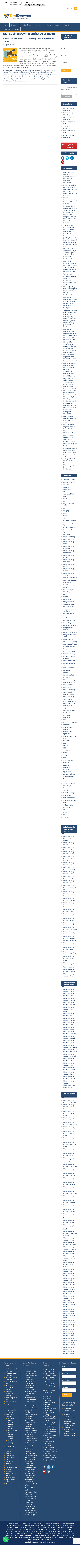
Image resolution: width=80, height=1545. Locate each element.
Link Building (67, 670)
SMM (65, 755)
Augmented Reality (69, 494)
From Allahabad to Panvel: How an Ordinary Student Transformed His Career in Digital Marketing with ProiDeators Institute (70, 382)
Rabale (36, 1535)
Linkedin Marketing (69, 675)
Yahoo (65, 815)
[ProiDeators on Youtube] (44, 1472)
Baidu (65, 496)
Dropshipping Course (70, 580)
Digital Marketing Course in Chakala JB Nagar (69, 1258)
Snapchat (66, 763)
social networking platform (40, 79)
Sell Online (66, 741)
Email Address (66, 90)
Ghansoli (32, 1533)
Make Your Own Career (26, 77)
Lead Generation (68, 668)
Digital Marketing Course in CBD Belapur (68, 894)
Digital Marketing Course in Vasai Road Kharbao (70, 1233)
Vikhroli (64, 1531)
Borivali (44, 1527)
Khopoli (34, 1531)
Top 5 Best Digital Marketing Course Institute (69, 786)
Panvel (41, 1529)
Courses (13, 25)
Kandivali (69, 1527)
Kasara (48, 1531)
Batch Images (10, 1457)
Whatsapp (66, 807)
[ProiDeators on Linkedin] (53, 1467)
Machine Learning (69, 680)
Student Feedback (69, 774)
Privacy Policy (26, 1523)
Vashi (16, 1527)
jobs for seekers (13, 77)
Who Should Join (26, 25)
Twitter (65, 790)
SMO (64, 758)
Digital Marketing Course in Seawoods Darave (69, 887)
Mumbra (10, 1531)
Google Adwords (68, 606)
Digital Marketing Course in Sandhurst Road (69, 1305)
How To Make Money (70, 641)
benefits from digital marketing (29, 73)
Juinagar (52, 1533)
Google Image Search (70, 620)
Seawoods (43, 1535)
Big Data (66, 499)
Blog (6, 71)
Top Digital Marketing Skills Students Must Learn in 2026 (70, 312)
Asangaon (26, 1531)
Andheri (23, 1527)
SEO (64, 748)
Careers (8, 1465)
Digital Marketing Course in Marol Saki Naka (69, 1144)
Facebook (66, 587)
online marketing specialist (11, 79)
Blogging (66, 511)
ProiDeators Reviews (70, 722)
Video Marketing (68, 793)
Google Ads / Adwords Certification (10, 1406)
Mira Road (63, 1525)
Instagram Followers (69, 651)
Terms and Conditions (13, 1523)
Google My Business (69, 625)
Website (65, 802)
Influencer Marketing (69, 646)
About (57, 25)
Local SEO (66, 677)
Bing (64, 501)
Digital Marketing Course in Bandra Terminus (68, 1216)
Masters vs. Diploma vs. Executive (34, 1525)
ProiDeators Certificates (13, 1525)
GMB (65, 594)
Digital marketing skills (19, 75)
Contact (66, 25)
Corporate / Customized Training (9, 1394)
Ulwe (66, 1535)
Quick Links (69, 8)
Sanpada (60, 1533)
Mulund (48, 1529)
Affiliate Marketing (69, 482)
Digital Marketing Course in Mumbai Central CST (69, 1298)
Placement (7, 29)
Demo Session (10, 1455)
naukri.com (52, 77)
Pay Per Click (67, 713)
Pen (21, 1535)
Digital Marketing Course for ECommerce (49, 1443)
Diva (63, 1529)
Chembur (11, 1529)
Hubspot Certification (70, 644)
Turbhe (39, 1533)
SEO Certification (11, 1402)
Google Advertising (69, 604)
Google (65, 597)
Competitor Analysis (69, 520)
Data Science (67, 534)
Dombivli (71, 1525)
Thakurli (59, 1535)
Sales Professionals (26, 79)
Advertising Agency (69, 480)
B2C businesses (14, 73)
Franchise (9, 1463)
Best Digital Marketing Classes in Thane (69, 1411)
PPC (64, 720)
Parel (7, 1533)
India (48, 1525)
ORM (65, 708)
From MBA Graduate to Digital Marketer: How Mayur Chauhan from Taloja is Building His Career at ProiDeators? (31, 1387)
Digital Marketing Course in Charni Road (68, 1113)
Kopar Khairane (22, 1533)
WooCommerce (68, 810)
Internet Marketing (69, 654)
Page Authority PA (69, 710)
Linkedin (65, 672)
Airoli (12, 1533)
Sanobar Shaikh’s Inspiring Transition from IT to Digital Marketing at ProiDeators (69, 229)
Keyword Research (69, 661)
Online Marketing (68, 696)
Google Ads (67, 599)
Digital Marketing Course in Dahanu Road (69, 1316)
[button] (6, 1539)
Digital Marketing (25, 71)
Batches (48, 25)
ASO (64, 491)
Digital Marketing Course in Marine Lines (68, 1107)
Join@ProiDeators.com (30, 3)
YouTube (66, 817)
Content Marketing (69, 527)
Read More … (26, 67)
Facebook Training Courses (11, 1420)
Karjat (41, 1531)
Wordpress (66, 812)
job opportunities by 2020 (43, 75)
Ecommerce (67, 582)
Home (6, 25)
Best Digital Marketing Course (34, 5)
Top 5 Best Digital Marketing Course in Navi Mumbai (50, 1425)
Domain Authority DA (70, 577)
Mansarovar (26, 1537)
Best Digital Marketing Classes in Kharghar (69, 1417)
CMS (64, 518)
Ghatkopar (61, 1527)
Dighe (72, 1535)
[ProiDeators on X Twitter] (49, 1467)
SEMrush (66, 745)
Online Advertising (69, 690)
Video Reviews (10, 1478)
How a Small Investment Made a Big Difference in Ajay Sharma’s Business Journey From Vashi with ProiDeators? (31, 1471)
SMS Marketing (68, 760)
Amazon (66, 484)
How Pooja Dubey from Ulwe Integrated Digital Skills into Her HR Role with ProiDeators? (70, 291)
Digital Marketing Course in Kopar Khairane (68, 858)
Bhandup (52, 1527)
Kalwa (70, 1529)
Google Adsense (68, 602)
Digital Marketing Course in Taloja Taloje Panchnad (68, 965)
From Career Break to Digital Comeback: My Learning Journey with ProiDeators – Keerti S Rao (70, 452)
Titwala (19, 1529)
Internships (9, 1471)
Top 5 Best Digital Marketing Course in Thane (50, 1437)
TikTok (65, 781)
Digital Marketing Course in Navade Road (69, 958)
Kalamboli (9, 1537)
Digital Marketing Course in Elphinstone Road (70, 1227)
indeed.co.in (30, 75)
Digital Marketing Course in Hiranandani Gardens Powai (70, 1160)
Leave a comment (20, 81)
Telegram (66, 779)
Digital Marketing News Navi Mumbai (40, 1539)
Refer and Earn (37, 1523)
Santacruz (28, 1535)
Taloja (46, 1533)
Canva (65, 513)
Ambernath (56, 1529)
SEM (64, 743)
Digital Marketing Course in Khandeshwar (68, 905)
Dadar (38, 1527)
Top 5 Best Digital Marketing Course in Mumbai (50, 1431)
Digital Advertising (13, 71)
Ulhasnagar (27, 1529)
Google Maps (67, 623)
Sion (16, 1535)
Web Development (69, 798)
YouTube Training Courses (10, 1443)
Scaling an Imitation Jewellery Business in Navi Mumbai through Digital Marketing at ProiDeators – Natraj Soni (31, 1445)
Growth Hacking (68, 639)
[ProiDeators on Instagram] (49, 1472)
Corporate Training (69, 135)
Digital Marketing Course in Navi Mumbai (68, 838)
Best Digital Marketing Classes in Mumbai (69, 1429)
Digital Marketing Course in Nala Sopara (68, 1264)
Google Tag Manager (70, 632)
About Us (8, 1453)
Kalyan (55, 1525)
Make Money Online (69, 682)
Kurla (70, 1531)
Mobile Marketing (68, 685)
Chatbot (65, 515)
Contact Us (66, 138)
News (17, 29)
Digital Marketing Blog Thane (42, 1537)
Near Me (31, 1527)
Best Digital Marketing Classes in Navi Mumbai (69, 1423)
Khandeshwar (70, 1533)
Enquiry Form (48, 1396)
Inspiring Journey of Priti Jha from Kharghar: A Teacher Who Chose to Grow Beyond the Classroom (31, 1420)
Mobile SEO (67, 687)
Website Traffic (68, 805)
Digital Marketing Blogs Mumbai (63, 1537)
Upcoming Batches (12, 1467)
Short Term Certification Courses (9, 1387)
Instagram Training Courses (11, 1426)
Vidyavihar (9, 1535)
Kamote (52, 1535)
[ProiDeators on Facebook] (44, 1467)
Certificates (9, 1449)
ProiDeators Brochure (52, 1523)
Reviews (38, 25)
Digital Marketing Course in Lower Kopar (68, 1009)
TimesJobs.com (7, 81)
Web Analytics (67, 795)
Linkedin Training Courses (10, 1437)
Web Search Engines (69, 800)
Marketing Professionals (41, 77)
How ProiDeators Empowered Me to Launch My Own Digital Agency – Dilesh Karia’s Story (69, 429)
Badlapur (18, 1531)
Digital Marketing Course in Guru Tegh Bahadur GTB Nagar (69, 938)
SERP (65, 753)
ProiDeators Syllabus (67, 1523)
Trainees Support (49, 1402)
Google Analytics (68, 613)
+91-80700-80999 (11, 3)
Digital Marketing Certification (41, 71)
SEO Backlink (67, 750)
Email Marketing (68, 585)
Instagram (66, 649)
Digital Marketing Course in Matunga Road (69, 1133)
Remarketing (67, 725)
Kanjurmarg (56, 1531)
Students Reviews (68, 776)
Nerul (35, 1529)
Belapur (10, 1527)
